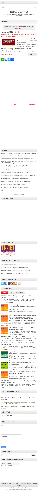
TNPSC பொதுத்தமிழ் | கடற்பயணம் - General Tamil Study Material (18, 175)
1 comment (21, 36)
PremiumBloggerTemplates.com (13, 489)
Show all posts (19, 28)
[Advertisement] (19, 82)
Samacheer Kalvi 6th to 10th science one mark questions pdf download (22, 372)
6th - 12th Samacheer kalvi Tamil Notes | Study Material (16, 181)
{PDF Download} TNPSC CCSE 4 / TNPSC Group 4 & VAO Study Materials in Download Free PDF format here (22, 306)
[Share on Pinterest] (12, 54)
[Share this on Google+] (9, 54)
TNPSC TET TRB (19, 11)
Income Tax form (18, 34)
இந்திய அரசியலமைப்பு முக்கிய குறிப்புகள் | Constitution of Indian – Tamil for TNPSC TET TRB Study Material (19, 154)
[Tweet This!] (7, 54)
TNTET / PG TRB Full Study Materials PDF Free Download (17, 337)
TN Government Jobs (10, 36)
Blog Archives (19, 292)
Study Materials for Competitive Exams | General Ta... (16, 273)
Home (15, 104)
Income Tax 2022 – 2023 (10, 32)
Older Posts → (32, 104)
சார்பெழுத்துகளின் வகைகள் (9, 169)
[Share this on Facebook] (5, 54)
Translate (13, 466)
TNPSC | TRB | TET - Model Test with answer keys (15, 187)
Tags (11, 292)
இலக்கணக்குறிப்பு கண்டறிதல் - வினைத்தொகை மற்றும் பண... (17, 158)
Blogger (22, 194)
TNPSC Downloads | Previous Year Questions (14, 184)
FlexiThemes (14, 488)
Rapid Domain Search (27, 489)
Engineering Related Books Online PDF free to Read (16, 270)
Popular (4, 292)
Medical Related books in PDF (10, 264)
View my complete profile (7, 418)
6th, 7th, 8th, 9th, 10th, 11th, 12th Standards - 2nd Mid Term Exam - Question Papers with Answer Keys (22, 353)
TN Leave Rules (6, 191)
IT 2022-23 (26, 34)
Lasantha (29, 488)
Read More (32, 54)
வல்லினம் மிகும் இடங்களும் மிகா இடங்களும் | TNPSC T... (16, 166)
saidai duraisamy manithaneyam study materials (15, 178)
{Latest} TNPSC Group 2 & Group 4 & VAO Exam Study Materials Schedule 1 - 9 (22, 328)
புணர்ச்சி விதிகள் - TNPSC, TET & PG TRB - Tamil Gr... (15, 172)
